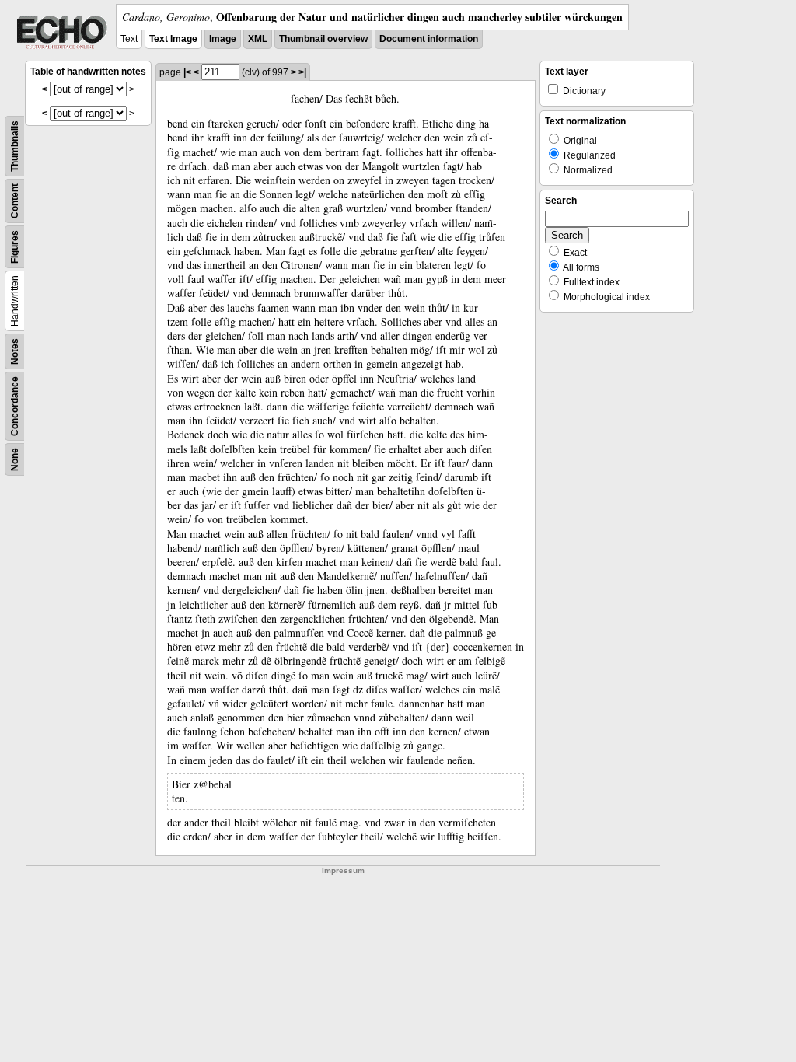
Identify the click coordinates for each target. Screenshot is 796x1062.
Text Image (173, 38)
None (14, 459)
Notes (14, 351)
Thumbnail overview (323, 38)
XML (257, 38)
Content (14, 200)
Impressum (343, 870)
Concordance (14, 406)
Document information (428, 38)
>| (302, 72)
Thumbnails (14, 146)
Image (222, 38)
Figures (14, 247)
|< (187, 72)
